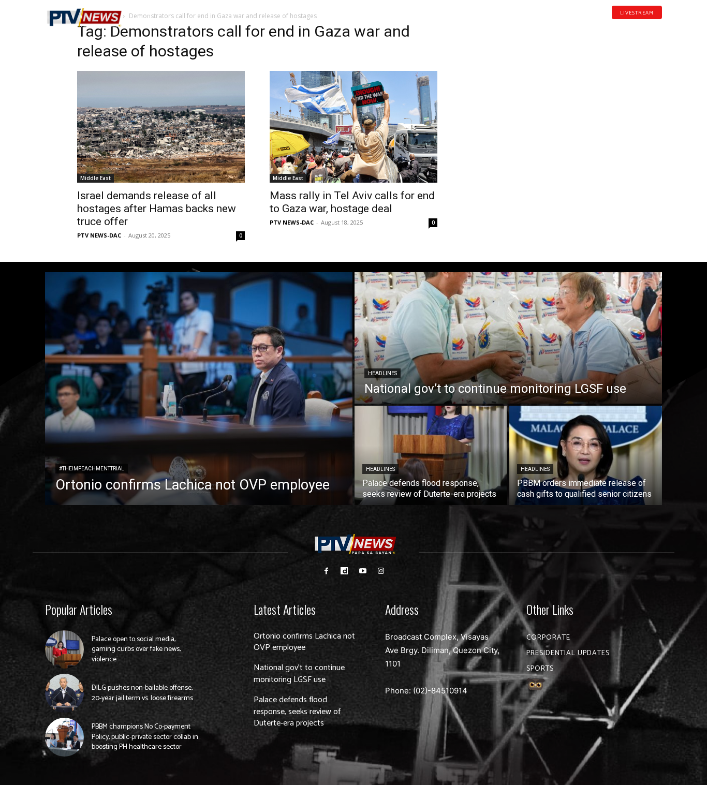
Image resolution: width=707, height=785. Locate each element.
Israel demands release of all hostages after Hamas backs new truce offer (156, 208)
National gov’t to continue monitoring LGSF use (299, 673)
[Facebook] (609, 28)
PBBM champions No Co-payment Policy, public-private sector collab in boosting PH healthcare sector (145, 737)
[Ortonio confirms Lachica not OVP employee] (198, 388)
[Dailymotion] (625, 28)
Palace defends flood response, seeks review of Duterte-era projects (297, 711)
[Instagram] (380, 571)
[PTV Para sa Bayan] (84, 17)
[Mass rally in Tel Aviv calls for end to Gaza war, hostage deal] (353, 127)
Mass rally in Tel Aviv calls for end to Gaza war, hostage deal (352, 202)
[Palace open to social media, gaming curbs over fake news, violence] (64, 649)
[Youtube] (642, 28)
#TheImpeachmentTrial (91, 468)
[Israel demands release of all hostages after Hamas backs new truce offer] (161, 127)
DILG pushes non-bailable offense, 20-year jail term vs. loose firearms (142, 693)
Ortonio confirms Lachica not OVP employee (304, 642)
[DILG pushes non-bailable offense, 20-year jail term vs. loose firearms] (64, 693)
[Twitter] (658, 28)
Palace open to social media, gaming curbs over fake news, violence (136, 649)
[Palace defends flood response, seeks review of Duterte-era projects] (431, 455)
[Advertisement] (546, 91)
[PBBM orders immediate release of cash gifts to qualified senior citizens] (585, 455)
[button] (149, 12)
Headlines (382, 373)
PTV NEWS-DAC (99, 235)
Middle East (95, 178)
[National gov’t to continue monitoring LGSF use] (508, 338)
